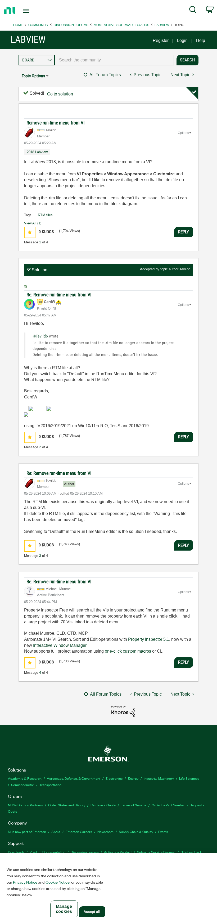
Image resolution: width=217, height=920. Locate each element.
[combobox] (114, 60)
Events (163, 831)
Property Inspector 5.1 (148, 639)
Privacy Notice (25, 882)
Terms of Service (133, 804)
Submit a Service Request (156, 851)
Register (161, 40)
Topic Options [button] (33, 75)
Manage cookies (64, 909)
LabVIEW (162, 24)
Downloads (16, 851)
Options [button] (183, 133)
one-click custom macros (128, 651)
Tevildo (184, 269)
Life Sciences (189, 778)
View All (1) (32, 223)
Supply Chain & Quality (136, 831)
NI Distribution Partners (25, 804)
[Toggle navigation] (32, 10)
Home (18, 24)
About (55, 831)
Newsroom (105, 831)
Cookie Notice (58, 882)
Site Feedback (191, 851)
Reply (183, 231)
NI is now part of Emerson (27, 831)
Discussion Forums (71, 24)
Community (38, 24)
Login (182, 40)
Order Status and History (66, 804)
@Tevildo (40, 336)
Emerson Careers (79, 831)
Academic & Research (25, 778)
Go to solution (60, 94)
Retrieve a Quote (103, 804)
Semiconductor (22, 784)
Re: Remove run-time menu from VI (59, 294)
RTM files (45, 215)
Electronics (114, 778)
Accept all (92, 912)
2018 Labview (37, 152)
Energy (133, 778)
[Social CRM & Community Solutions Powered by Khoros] (123, 711)
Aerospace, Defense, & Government (73, 778)
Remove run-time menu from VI (55, 123)
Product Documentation (47, 851)
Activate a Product (118, 851)
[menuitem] (193, 10)
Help (200, 40)
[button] (29, 232)
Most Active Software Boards (121, 24)
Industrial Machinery (159, 778)
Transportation (50, 784)
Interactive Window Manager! (60, 645)
